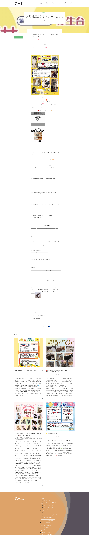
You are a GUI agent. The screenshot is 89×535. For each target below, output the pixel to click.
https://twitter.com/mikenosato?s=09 (39, 252)
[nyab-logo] (19, 497)
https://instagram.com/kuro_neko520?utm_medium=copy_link (45, 204)
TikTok (42, 530)
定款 (44, 529)
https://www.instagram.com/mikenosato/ (40, 245)
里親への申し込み (47, 500)
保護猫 (42, 498)
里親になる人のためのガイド (49, 505)
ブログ (21, 37)
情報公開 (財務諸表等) (46, 525)
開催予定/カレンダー (48, 509)
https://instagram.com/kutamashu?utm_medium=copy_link (44, 228)
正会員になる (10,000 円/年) (49, 515)
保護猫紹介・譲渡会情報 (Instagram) (49, 534)
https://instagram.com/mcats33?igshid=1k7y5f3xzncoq (43, 178)
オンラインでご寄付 (47, 512)
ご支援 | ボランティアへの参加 (48, 519)
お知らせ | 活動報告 (45, 522)
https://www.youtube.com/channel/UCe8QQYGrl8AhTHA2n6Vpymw (46, 270)
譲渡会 (42, 504)
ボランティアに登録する (48, 520)
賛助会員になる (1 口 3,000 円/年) (50, 514)
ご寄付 (42, 510)
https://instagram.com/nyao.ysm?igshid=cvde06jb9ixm (43, 167)
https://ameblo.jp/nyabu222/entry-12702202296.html (43, 34)
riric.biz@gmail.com (42, 315)
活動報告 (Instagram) (46, 532)
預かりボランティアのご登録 (49, 502)
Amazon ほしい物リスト (48, 517)
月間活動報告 (46, 527)
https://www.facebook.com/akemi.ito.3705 (40, 259)
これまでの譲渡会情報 (48, 507)
